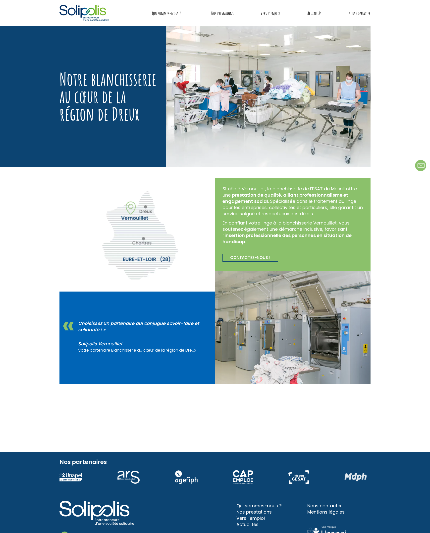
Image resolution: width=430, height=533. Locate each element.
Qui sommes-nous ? (166, 13)
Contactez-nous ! (250, 257)
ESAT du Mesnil (328, 189)
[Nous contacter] (420, 165)
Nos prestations (222, 13)
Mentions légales (326, 512)
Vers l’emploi (270, 13)
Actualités (314, 13)
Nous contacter (360, 13)
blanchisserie (287, 189)
